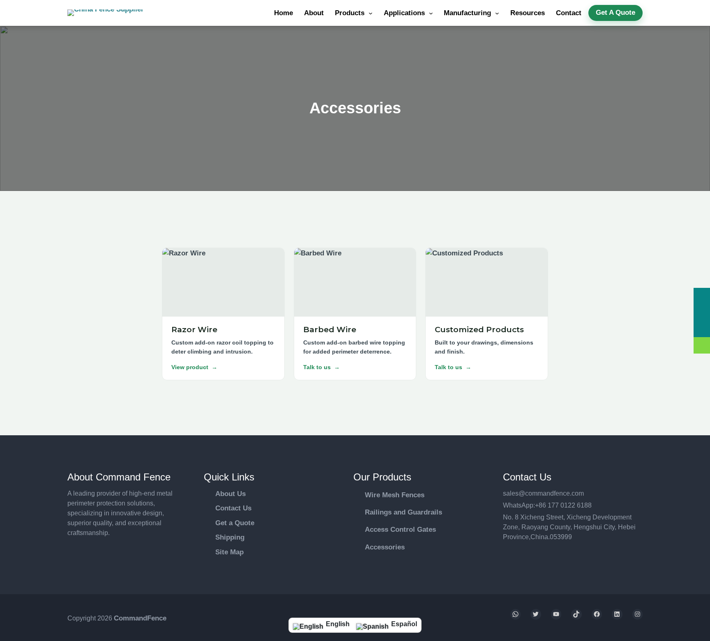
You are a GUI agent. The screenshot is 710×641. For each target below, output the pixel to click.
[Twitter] (535, 614)
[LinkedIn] (617, 614)
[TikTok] (576, 614)
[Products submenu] (371, 13)
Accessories (385, 547)
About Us (230, 494)
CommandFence (140, 618)
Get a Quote (234, 523)
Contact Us (233, 508)
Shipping (229, 537)
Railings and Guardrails (403, 512)
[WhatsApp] (515, 614)
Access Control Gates (400, 529)
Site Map (229, 552)
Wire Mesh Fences (394, 495)
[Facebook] (597, 614)
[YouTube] (556, 614)
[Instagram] (637, 614)
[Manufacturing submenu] (497, 13)
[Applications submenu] (431, 13)
